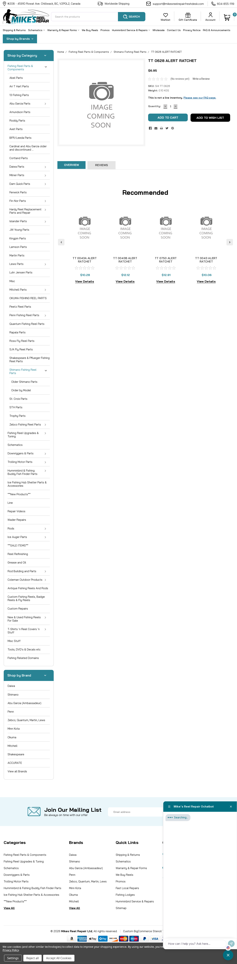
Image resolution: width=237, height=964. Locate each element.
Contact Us (174, 30)
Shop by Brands (18, 39)
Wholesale (159, 30)
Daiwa (11, 686)
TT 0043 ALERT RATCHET (206, 259)
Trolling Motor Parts (20, 462)
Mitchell (12, 746)
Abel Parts (16, 78)
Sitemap (121, 908)
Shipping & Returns (14, 30)
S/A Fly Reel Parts (21, 349)
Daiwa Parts (16, 166)
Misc (12, 281)
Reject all (32, 958)
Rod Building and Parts (22, 571)
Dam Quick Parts (19, 184)
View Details (84, 281)
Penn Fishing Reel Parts (24, 315)
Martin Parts (16, 255)
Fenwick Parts (18, 192)
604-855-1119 (225, 4)
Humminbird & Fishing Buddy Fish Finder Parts (22, 472)
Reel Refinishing (18, 554)
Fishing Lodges (125, 894)
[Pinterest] (172, 128)
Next (229, 242)
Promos (105, 30)
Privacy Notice (192, 30)
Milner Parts (16, 175)
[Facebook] (150, 128)
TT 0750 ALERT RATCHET (166, 259)
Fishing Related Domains (23, 658)
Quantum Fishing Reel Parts (26, 324)
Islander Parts (18, 221)
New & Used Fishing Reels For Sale (24, 618)
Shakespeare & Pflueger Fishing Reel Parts (29, 359)
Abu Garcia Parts (19, 103)
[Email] (155, 128)
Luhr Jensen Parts (20, 272)
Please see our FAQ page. (199, 97)
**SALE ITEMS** (18, 545)
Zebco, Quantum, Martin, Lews (26, 720)
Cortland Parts (18, 158)
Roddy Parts (17, 120)
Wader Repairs (17, 519)
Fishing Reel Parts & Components (20, 67)
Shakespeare (16, 754)
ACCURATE (15, 763)
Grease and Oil (17, 562)
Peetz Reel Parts (20, 306)
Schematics (35, 30)
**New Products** (19, 494)
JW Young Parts (19, 229)
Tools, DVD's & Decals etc (24, 649)
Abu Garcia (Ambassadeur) (24, 703)
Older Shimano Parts (24, 381)
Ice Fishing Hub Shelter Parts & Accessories (27, 484)
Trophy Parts (17, 416)
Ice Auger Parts (17, 537)
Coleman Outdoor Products (25, 579)
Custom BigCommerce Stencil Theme (147, 931)
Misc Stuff (14, 641)
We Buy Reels (90, 30)
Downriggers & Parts (21, 453)
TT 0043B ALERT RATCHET (125, 259)
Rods (11, 528)
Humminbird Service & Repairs (130, 30)
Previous (61, 242)
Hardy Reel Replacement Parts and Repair (25, 211)
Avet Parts (16, 129)
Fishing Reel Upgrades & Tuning (23, 434)
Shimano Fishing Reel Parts (22, 371)
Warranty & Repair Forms (62, 30)
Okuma (12, 737)
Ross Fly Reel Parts (21, 341)
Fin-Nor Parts (17, 201)
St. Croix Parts (18, 399)
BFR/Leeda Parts (20, 137)
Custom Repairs (18, 608)
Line (10, 502)
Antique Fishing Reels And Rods (28, 588)
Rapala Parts (17, 332)
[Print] (161, 128)
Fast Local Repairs (127, 888)
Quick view (85, 248)
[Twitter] (167, 128)
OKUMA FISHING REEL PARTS (28, 298)
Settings (13, 958)
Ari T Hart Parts (19, 86)
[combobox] (98, 16)
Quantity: (154, 106)
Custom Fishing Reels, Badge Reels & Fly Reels (26, 598)
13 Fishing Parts (19, 95)
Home (60, 51)
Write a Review (201, 78)
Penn (11, 711)
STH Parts (15, 407)
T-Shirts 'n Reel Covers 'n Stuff (24, 630)
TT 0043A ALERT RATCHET (85, 259)
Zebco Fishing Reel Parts (25, 424)
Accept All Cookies (58, 958)
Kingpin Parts (17, 238)
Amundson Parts (19, 112)
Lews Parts (16, 264)
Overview (71, 165)
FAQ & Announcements (216, 30)
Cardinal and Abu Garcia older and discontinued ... (28, 147)
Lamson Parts (18, 247)
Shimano (13, 694)
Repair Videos (16, 511)
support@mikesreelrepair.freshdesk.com (178, 4)
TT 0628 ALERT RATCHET (166, 51)
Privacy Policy (11, 950)
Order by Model (21, 390)
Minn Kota (14, 728)
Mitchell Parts (18, 289)
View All (9, 908)
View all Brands (17, 771)
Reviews (101, 165)
